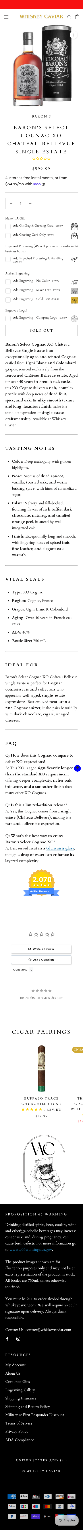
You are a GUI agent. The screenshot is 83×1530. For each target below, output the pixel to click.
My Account (15, 1365)
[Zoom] (73, 35)
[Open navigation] (6, 17)
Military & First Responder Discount (34, 1414)
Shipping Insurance (21, 1398)
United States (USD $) (39, 1460)
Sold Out (41, 330)
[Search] (69, 17)
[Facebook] (7, 1338)
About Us (13, 1373)
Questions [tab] (20, 970)
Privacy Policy (16, 1431)
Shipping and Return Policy (27, 1406)
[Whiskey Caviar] (41, 16)
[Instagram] (18, 1338)
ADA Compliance (19, 1439)
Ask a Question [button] (43, 960)
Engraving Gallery (20, 1390)
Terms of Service (19, 1423)
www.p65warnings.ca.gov (31, 1249)
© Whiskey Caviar (41, 1471)
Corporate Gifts (17, 1381)
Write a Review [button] (43, 949)
